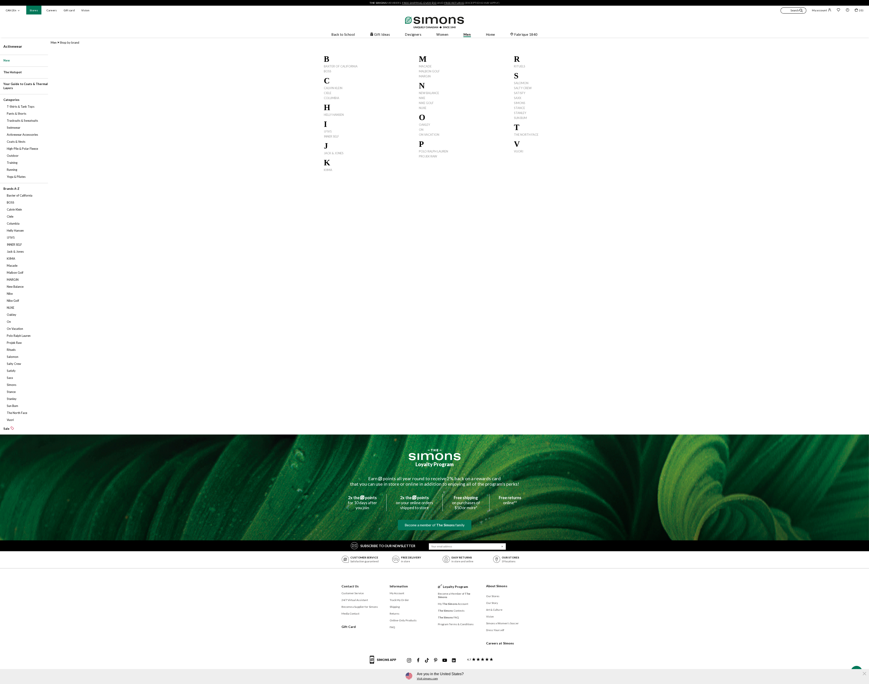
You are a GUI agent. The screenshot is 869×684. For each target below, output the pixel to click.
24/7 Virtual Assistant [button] (354, 600)
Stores (34, 10)
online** (510, 500)
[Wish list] (838, 10)
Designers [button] (413, 34)
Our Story (492, 603)
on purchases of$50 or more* (466, 502)
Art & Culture (494, 609)
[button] (793, 11)
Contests (451, 610)
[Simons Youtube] (444, 660)
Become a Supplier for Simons (359, 606)
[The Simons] (435, 454)
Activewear (12, 46)
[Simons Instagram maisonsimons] (409, 660)
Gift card (69, 10)
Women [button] (442, 34)
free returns (454, 3)
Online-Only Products (403, 620)
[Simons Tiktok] (427, 660)
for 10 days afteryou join (362, 502)
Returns (395, 613)
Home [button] (490, 34)
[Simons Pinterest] (435, 660)
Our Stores (493, 596)
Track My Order (399, 600)
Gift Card (348, 627)
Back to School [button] (343, 34)
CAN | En (11, 10)
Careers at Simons (500, 643)
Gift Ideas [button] (382, 34)
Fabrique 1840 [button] (526, 34)
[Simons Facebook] (418, 660)
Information (399, 586)
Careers (51, 10)
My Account (397, 593)
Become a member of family (435, 525)
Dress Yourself (495, 630)
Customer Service (352, 593)
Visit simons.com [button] (427, 678)
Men (54, 42)
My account (819, 10)
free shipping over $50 (419, 3)
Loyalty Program (434, 464)
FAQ (392, 627)
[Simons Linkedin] (453, 660)
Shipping (395, 606)
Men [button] (467, 34)
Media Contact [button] (350, 613)
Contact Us (350, 586)
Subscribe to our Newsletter (387, 546)
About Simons (496, 586)
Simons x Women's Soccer (502, 623)
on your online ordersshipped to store (414, 502)
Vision (85, 10)
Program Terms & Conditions (456, 624)
